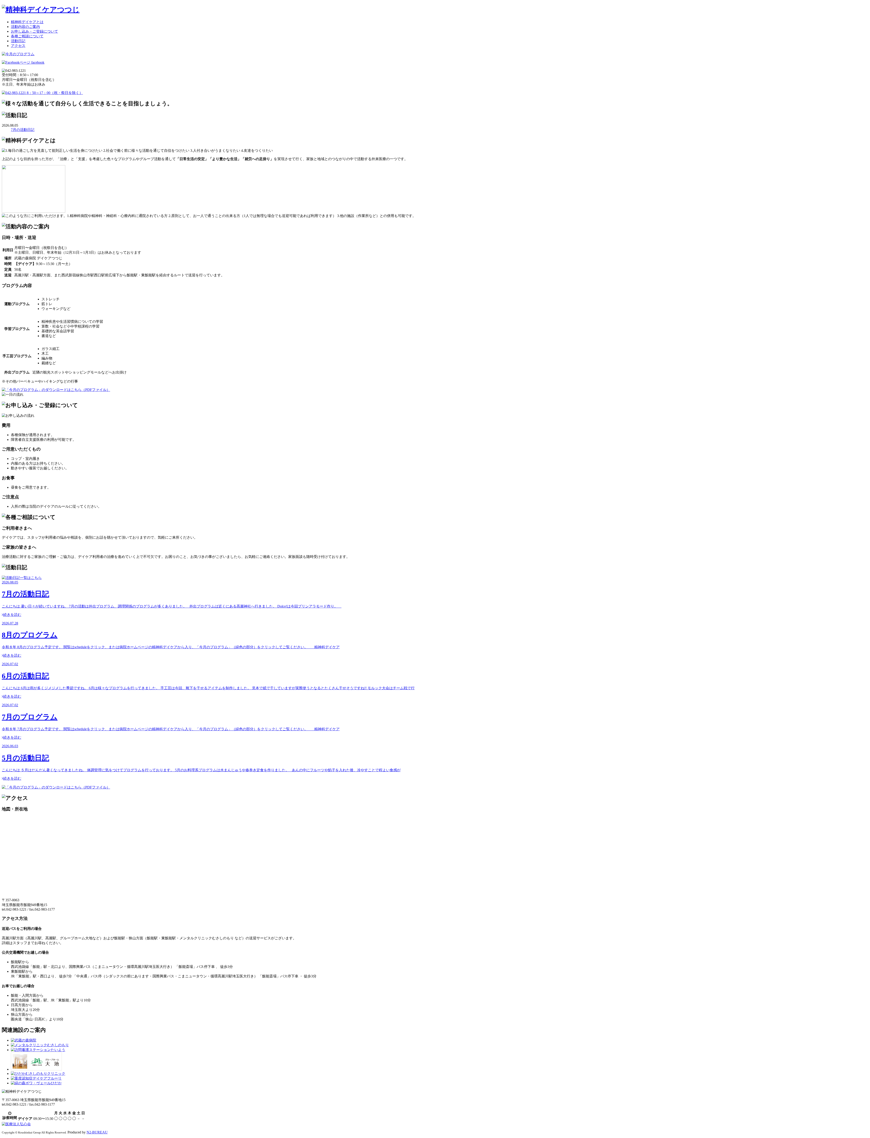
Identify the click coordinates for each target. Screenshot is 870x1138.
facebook (37, 62)
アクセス (18, 46)
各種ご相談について (27, 36)
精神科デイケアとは (27, 22)
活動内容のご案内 (25, 27)
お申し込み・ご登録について (34, 31)
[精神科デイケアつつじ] (41, 9)
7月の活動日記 (22, 130)
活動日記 (18, 41)
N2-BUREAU (97, 1132)
